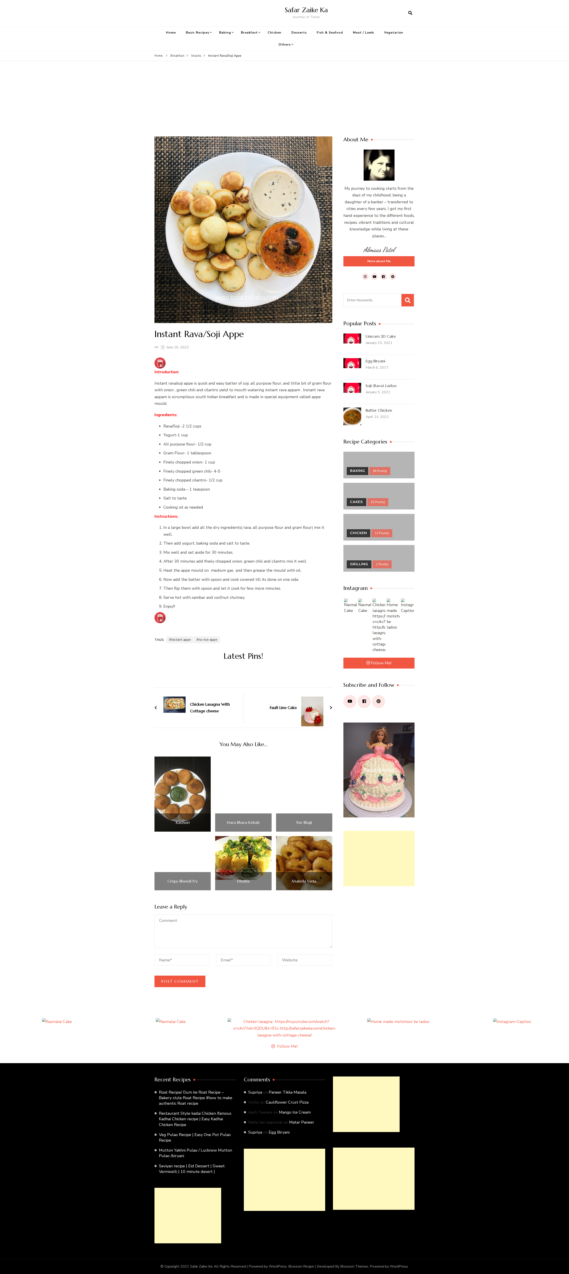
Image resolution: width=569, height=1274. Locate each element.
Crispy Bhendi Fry (182, 881)
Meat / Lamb (363, 32)
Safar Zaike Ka (306, 10)
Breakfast (249, 32)
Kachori (183, 822)
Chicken (274, 32)
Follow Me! (381, 663)
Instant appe (181, 639)
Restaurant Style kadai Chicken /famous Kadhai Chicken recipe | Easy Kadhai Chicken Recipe (195, 1119)
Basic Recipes (197, 32)
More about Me (379, 261)
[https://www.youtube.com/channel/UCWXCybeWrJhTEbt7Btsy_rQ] (350, 701)
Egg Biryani (375, 360)
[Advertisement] (284, 103)
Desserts (299, 32)
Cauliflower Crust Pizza (287, 1102)
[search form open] (410, 13)
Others (284, 44)
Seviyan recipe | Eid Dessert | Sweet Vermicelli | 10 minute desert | (192, 1168)
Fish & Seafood (330, 32)
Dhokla (243, 881)
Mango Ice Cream (295, 1112)
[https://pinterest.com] (378, 701)
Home (171, 32)
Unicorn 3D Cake (381, 336)
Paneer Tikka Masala (287, 1092)
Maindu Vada (304, 881)
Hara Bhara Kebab (243, 822)
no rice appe (208, 639)
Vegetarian (393, 32)
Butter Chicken (379, 410)
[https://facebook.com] (364, 701)
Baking (225, 32)
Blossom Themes (354, 1266)
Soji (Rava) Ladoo (381, 385)
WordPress (399, 1266)
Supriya (255, 1092)
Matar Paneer (301, 1122)
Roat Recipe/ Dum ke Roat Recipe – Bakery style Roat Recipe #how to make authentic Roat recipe (195, 1098)
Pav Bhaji (304, 822)
